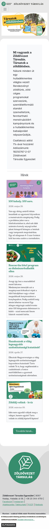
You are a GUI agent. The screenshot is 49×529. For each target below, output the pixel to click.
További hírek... (24, 431)
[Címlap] (8, 4)
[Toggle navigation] (5, 9)
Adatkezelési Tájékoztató (14, 504)
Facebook (7, 501)
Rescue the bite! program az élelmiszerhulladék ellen (23, 268)
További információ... (26, 520)
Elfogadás (8, 525)
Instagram (18, 501)
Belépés (39, 504)
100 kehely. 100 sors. (21, 201)
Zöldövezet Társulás (28, 4)
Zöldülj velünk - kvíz (21, 402)
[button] (5, 24)
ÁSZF (30, 504)
